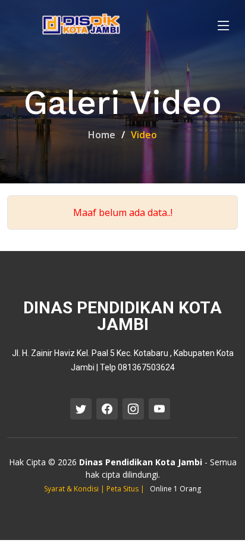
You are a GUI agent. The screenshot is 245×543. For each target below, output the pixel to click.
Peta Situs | (126, 489)
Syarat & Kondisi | (75, 489)
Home (101, 134)
